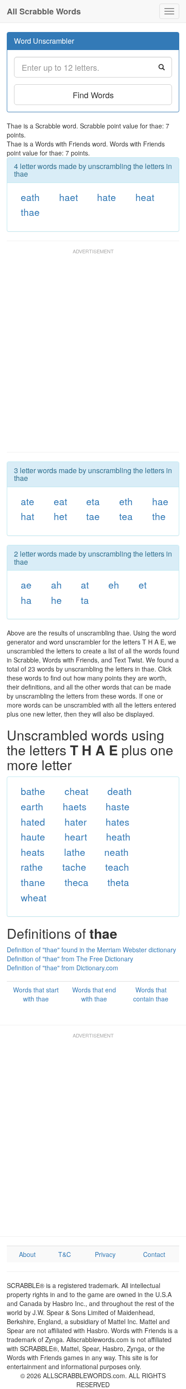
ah (56, 584)
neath (116, 852)
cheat (76, 791)
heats (33, 852)
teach (117, 866)
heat (144, 197)
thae (30, 212)
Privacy (105, 1254)
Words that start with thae (36, 994)
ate (27, 501)
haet (68, 197)
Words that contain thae (150, 994)
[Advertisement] (93, 355)
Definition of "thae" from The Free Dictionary (70, 958)
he (56, 600)
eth (126, 501)
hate (106, 197)
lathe (74, 852)
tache (74, 866)
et (143, 584)
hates (118, 821)
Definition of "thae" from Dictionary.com (62, 967)
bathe (33, 791)
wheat (33, 897)
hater (76, 821)
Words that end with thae (94, 994)
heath (118, 836)
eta (93, 501)
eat (60, 501)
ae (26, 584)
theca (76, 882)
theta (118, 882)
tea (126, 516)
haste (118, 806)
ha (26, 600)
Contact (154, 1254)
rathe (32, 866)
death (119, 791)
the (159, 516)
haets (75, 806)
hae (160, 501)
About (27, 1254)
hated (33, 821)
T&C (64, 1254)
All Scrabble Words (44, 11)
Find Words (93, 95)
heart (76, 836)
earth (32, 806)
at (85, 584)
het (60, 516)
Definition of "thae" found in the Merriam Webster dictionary (91, 949)
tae (93, 516)
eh (113, 584)
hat (27, 516)
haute (33, 836)
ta (85, 600)
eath (30, 197)
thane (33, 882)
